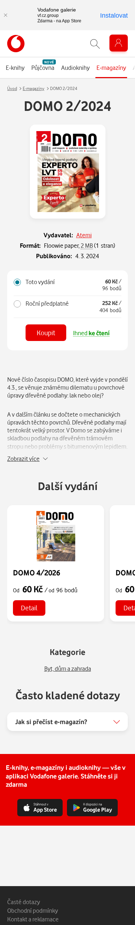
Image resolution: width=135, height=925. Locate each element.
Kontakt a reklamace (33, 919)
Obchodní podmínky (32, 910)
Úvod (12, 88)
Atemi (84, 235)
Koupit (46, 332)
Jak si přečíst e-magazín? (51, 722)
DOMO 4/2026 (36, 572)
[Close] (5, 15)
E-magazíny (33, 88)
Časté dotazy (23, 902)
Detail (29, 607)
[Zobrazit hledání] (95, 43)
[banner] (15, 43)
